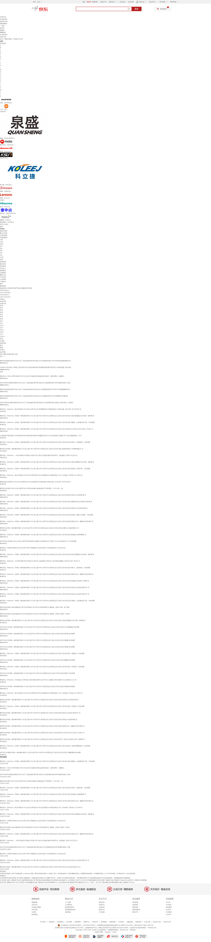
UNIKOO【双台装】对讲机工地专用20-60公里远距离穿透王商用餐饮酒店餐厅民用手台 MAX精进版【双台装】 (36, 367)
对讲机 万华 (52, 873)
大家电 (34, 912)
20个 (1, 328)
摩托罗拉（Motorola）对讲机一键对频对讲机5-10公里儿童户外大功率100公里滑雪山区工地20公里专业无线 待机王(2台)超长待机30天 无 (44, 587)
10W (1, 242)
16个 (1, 334)
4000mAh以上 (4, 290)
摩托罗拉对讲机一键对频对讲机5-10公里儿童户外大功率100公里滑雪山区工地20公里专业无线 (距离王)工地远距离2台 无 (39, 528)
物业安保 (3, 264)
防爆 (1, 347)
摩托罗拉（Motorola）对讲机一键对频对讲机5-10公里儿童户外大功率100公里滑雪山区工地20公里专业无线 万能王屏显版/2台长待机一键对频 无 (47, 416)
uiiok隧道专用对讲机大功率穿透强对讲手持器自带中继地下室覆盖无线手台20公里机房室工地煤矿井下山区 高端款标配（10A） (41, 435)
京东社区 (121, 922)
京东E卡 (168, 909)
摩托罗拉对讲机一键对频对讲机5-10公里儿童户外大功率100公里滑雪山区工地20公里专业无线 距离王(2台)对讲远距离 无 (39, 700)
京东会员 (122, 2)
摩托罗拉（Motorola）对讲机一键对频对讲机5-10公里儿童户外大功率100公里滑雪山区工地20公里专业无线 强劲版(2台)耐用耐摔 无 (43, 534)
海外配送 (68, 912)
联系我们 (52, 922)
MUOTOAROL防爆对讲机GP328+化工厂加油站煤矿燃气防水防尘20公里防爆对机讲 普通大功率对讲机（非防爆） (37, 402)
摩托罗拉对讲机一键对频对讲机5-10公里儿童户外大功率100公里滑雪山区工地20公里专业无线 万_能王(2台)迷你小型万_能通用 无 (42, 739)
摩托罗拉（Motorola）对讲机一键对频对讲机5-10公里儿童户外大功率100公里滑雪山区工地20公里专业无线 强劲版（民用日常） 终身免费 (45, 468)
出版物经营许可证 (91, 928)
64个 (1, 323)
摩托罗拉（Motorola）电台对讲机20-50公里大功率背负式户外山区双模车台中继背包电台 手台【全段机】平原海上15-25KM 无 (41, 475)
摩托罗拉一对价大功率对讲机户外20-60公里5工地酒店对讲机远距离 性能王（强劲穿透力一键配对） (32, 376)
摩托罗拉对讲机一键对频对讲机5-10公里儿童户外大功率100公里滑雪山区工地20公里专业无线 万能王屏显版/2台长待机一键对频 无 (42, 620)
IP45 (1, 319)
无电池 (2, 299)
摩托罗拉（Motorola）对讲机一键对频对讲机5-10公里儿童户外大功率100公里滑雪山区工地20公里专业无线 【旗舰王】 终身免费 (42, 653)
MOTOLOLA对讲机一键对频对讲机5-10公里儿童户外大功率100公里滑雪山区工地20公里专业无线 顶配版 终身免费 (37, 640)
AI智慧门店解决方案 (106, 880)
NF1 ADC (99, 882)
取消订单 (135, 912)
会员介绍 (34, 905)
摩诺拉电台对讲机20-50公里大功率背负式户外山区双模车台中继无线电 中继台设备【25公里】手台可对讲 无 (35, 482)
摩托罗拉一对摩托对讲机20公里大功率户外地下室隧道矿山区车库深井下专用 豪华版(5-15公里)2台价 (33, 548)
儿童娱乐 (3, 281)
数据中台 (65, 880)
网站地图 (105, 882)
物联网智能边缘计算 (28, 880)
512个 (2, 325)
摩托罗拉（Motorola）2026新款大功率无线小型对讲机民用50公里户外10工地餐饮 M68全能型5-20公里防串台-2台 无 (38, 680)
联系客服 (34, 914)
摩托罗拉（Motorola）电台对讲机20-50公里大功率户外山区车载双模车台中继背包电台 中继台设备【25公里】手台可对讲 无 (40, 409)
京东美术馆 (3, 34)
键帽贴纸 (3, 32)
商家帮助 (78, 922)
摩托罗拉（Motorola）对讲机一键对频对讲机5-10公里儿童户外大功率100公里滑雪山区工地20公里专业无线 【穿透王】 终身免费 (42, 667)
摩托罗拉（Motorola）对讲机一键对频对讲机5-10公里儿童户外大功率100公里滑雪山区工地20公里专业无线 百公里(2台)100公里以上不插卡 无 (46, 429)
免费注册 (95, 2)
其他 (1, 259)
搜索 (136, 9)
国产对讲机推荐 (17, 873)
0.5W (1, 257)
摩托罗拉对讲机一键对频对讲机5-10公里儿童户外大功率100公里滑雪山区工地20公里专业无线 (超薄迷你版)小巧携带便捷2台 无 (41, 449)
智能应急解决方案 (94, 880)
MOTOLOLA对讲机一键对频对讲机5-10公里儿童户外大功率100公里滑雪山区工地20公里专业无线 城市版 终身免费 (37, 634)
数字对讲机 (3, 233)
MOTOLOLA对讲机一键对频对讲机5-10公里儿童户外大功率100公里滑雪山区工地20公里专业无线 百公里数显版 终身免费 (39, 627)
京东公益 (147, 922)
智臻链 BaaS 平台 (12, 882)
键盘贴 (2, 30)
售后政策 (135, 902)
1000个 (2, 336)
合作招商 (69, 922)
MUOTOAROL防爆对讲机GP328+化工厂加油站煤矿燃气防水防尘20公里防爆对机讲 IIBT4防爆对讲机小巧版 (35, 383)
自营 (1, 372)
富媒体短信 (57, 880)
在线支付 (102, 905)
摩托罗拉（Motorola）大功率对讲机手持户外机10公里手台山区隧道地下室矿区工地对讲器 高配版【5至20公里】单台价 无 (40, 561)
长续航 (2, 341)
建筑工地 (3, 275)
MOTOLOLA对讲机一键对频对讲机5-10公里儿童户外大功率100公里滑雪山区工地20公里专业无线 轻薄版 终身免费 (37, 686)
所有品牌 (3, 43)
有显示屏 (3, 301)
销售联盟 (112, 922)
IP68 (1, 306)
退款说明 (135, 907)
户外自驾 (3, 277)
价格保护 (135, 905)
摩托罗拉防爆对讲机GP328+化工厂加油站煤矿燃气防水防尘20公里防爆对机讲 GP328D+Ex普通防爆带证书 (35, 389)
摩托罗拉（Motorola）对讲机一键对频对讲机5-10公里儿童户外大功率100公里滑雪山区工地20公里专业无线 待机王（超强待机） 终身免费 (45, 568)
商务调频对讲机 (74, 873)
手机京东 (141, 2)
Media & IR (167, 922)
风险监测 (130, 922)
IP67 (1, 308)
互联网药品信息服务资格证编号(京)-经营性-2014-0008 (115, 925)
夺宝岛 (168, 902)
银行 (1, 284)
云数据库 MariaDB (43, 882)
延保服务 (169, 907)
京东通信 (169, 912)
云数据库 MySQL (16, 880)
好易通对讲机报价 (86, 873)
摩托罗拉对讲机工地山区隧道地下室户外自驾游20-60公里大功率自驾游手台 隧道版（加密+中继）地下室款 (35, 607)
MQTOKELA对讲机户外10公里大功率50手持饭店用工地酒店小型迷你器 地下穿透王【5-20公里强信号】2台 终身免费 (38, 541)
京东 (48, 9)
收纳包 (2, 28)
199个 (2, 332)
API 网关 (21, 882)
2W (1, 253)
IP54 (1, 317)
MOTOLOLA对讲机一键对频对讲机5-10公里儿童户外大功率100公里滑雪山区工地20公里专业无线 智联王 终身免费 (37, 673)
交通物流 (3, 273)
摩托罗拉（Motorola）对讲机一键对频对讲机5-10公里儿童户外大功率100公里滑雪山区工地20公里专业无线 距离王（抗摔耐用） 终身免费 (45, 442)
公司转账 (102, 912)
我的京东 (112, 2)
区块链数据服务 (114, 882)
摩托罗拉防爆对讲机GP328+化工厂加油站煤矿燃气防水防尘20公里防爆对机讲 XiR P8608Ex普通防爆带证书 (35, 361)
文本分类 (85, 880)
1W (1, 255)
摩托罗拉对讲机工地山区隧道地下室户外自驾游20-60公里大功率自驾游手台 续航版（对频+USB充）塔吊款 (35, 614)
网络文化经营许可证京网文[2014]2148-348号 (113, 928)
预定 (120, 882)
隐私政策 (138, 922)
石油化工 (3, 268)
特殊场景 (3, 266)
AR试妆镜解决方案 (31, 882)
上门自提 (68, 902)
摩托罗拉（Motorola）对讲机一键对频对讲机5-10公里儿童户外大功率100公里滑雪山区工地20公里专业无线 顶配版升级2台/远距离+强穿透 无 (46, 501)
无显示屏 (3, 303)
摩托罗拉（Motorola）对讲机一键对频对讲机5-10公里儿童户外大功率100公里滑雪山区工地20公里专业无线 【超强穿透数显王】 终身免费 (45, 746)
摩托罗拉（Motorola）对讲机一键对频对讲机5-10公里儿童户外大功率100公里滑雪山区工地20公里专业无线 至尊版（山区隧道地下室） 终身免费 (47, 601)
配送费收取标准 (70, 909)
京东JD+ (169, 914)
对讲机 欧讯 (121, 873)
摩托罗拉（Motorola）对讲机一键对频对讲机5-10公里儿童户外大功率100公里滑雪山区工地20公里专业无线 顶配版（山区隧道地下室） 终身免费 (47, 422)
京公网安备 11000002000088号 (71, 925)
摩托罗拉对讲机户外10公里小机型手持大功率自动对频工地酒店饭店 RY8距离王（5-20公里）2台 (31, 488)
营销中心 (86, 922)
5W (1, 246)
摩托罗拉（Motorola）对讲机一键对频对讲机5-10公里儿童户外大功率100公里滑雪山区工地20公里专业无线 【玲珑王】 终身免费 (42, 706)
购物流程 (34, 902)
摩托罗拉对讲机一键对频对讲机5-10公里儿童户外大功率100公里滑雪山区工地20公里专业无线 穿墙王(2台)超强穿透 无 (38, 719)
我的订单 (103, 2)
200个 (2, 330)
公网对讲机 (3, 235)
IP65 (1, 312)
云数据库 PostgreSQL (121, 880)
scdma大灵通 (28, 873)
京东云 (114, 932)
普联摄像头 (3, 23)
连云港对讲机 (131, 873)
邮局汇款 (102, 909)
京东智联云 (71, 880)
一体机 (2, 26)
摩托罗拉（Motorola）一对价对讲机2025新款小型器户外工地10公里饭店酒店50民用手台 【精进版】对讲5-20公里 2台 (38, 455)
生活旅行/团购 (36, 907)
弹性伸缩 (39, 880)
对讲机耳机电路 (5, 873)
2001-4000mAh (5, 292)
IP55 (1, 314)
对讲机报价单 (62, 873)
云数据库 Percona (128, 882)
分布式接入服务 (5, 880)
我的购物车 (163, 9)
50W (1, 244)
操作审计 (131, 880)
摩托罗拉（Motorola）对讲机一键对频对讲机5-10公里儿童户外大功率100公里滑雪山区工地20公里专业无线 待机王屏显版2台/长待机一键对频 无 (47, 554)
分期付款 (102, 907)
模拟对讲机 (8, 39)
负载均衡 (137, 880)
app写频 (2, 352)
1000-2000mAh (5, 297)
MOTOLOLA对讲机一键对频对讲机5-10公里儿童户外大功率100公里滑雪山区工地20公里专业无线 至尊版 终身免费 (37, 647)
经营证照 (133, 930)
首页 (1, 39)
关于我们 (43, 922)
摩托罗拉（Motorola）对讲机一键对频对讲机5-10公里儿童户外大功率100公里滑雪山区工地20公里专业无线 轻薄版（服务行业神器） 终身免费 (46, 515)
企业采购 (131, 2)
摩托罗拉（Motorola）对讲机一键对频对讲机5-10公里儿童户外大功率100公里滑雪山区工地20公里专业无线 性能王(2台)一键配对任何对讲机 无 (46, 521)
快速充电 (3, 343)
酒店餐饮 (3, 270)
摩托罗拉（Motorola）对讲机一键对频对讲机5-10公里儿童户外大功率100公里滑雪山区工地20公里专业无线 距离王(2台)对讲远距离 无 (44, 508)
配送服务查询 (69, 907)
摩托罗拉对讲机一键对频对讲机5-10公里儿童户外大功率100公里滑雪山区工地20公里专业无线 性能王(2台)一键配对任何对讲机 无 (42, 726)
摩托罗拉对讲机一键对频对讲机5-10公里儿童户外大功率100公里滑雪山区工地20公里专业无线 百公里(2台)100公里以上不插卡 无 (42, 733)
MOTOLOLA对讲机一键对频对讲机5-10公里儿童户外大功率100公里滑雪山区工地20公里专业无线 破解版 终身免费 (37, 660)
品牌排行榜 (3, 21)
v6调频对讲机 (98, 873)
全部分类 (3, 17)
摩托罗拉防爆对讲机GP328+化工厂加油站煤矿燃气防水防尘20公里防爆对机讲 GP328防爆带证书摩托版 (34, 396)
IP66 (1, 310)
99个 (1, 321)
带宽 (4, 882)
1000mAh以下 (4, 295)
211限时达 (68, 905)
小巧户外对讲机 (110, 873)
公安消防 (3, 279)
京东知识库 (3, 19)
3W (1, 251)
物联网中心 (53, 882)
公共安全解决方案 (63, 882)
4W (1, 248)
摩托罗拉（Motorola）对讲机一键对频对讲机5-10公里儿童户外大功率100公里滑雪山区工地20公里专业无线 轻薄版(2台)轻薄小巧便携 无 (44, 581)
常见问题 (34, 909)
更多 (1, 226)
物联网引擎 (73, 882)
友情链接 (104, 922)
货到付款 (102, 902)
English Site (157, 922)
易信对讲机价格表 (41, 873)
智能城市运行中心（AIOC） (86, 882)
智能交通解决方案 (48, 880)
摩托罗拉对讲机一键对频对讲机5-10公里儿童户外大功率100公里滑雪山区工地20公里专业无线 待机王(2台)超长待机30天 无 (40, 713)
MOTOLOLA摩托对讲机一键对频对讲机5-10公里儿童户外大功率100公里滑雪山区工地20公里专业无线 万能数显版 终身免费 (40, 752)
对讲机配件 (3, 237)
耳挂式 (2, 350)
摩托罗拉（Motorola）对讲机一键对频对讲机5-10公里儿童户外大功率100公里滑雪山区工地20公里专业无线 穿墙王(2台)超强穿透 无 (43, 495)
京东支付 (108, 932)
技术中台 (78, 880)
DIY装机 (168, 905)
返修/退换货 (136, 909)
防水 (1, 345)
